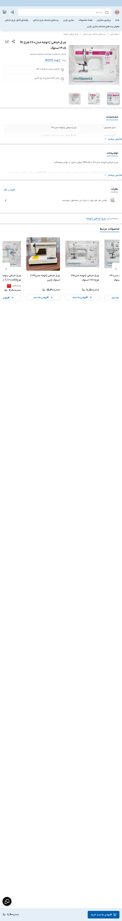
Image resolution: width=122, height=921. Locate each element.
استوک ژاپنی (114, 34)
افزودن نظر (9, 189)
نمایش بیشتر (115, 139)
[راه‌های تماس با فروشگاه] (7, 901)
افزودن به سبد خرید (101, 914)
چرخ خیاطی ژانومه (70, 34)
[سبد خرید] (4, 12)
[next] (6, 269)
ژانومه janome (52, 60)
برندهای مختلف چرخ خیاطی (94, 34)
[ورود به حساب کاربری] (12, 12)
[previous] (116, 269)
